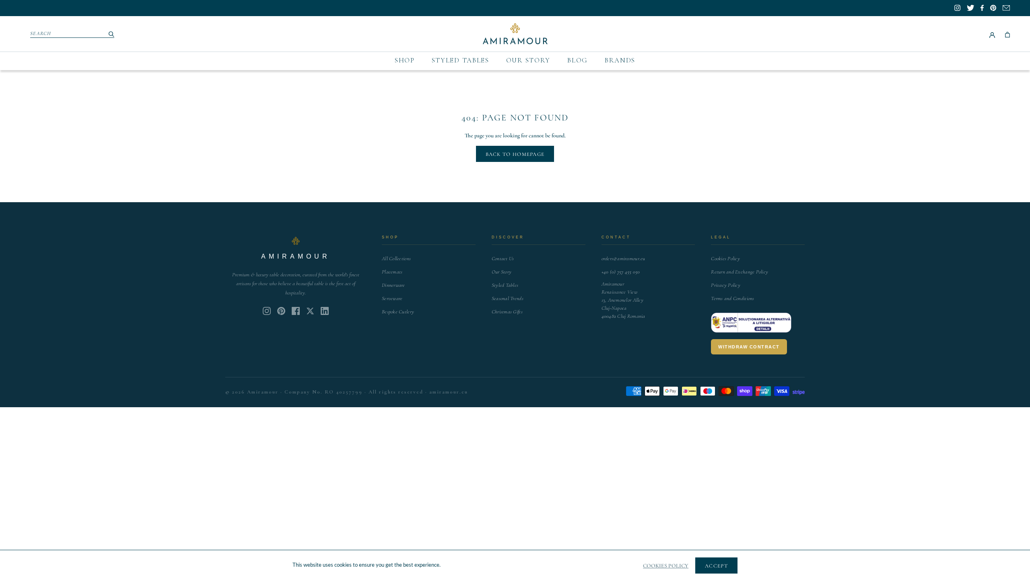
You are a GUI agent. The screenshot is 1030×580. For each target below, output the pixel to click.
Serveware (392, 298)
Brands (620, 60)
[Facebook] (296, 311)
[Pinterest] (281, 311)
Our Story (528, 60)
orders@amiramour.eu (623, 258)
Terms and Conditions (732, 298)
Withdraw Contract (749, 346)
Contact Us (503, 258)
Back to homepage (515, 154)
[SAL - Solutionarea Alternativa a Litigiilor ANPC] (751, 323)
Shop (405, 60)
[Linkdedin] (310, 311)
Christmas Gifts (507, 312)
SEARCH (41, 33)
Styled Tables (460, 60)
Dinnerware (393, 285)
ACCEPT (716, 566)
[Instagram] (267, 311)
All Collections (396, 258)
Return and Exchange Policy (739, 272)
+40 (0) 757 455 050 (621, 272)
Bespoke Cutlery (398, 312)
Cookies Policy (725, 258)
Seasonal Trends (507, 298)
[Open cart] (1007, 33)
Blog (577, 60)
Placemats (392, 272)
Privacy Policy (725, 285)
